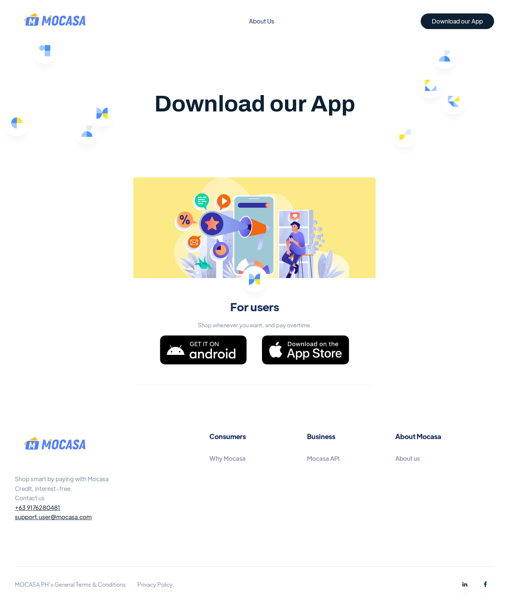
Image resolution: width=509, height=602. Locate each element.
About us (407, 458)
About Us (261, 21)
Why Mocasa (227, 458)
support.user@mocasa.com (53, 517)
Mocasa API (323, 458)
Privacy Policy (155, 584)
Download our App (457, 21)
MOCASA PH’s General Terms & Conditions (70, 584)
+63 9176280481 (37, 507)
